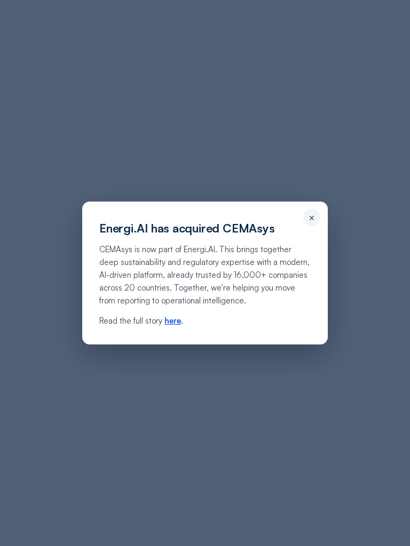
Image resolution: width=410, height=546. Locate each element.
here (172, 321)
